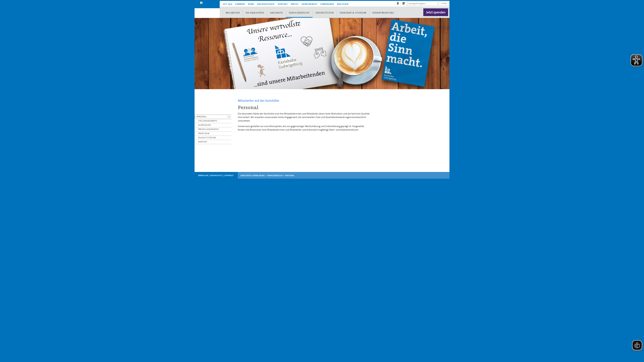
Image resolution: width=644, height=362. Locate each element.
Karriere (240, 4)
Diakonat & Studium (353, 12)
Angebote (276, 12)
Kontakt (283, 4)
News (251, 4)
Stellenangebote (207, 121)
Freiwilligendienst (208, 129)
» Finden (444, 3)
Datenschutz (216, 175)
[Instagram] (404, 3)
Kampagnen (327, 4)
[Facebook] (398, 3)
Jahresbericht (309, 4)
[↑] (229, 116)
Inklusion (342, 4)
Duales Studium (207, 137)
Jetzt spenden (435, 12)
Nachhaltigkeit (266, 4)
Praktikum (203, 133)
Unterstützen (324, 12)
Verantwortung (383, 12)
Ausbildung (204, 125)
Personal (202, 116)
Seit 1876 (227, 4)
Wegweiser (233, 12)
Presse (294, 4)
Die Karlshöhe (255, 12)
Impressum (203, 175)
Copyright (229, 175)
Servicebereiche (299, 12)
